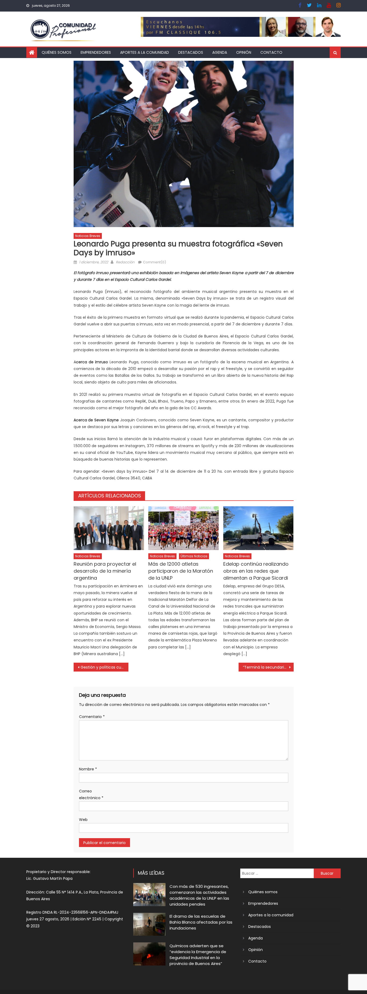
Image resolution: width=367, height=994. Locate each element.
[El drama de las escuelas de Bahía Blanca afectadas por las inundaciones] (149, 924)
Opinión (243, 52)
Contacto (271, 52)
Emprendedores (96, 52)
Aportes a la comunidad (144, 52)
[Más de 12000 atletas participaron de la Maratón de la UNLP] (183, 528)
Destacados (190, 52)
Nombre (88, 769)
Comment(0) (154, 262)
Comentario (92, 716)
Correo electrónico (91, 794)
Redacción (125, 262)
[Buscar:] (277, 873)
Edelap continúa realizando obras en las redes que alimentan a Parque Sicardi (256, 571)
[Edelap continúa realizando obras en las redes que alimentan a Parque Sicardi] (258, 528)
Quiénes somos (56, 52)
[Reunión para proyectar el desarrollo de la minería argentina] (109, 528)
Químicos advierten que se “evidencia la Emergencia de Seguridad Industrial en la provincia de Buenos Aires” (198, 954)
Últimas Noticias (194, 556)
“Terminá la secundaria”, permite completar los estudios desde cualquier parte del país (268, 667)
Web (83, 819)
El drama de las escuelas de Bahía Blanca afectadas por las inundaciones (201, 922)
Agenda (219, 52)
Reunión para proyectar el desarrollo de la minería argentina (105, 571)
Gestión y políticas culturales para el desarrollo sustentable (105, 667)
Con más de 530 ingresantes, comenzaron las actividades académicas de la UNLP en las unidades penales (199, 895)
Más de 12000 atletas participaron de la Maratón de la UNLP (180, 571)
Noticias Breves (87, 236)
